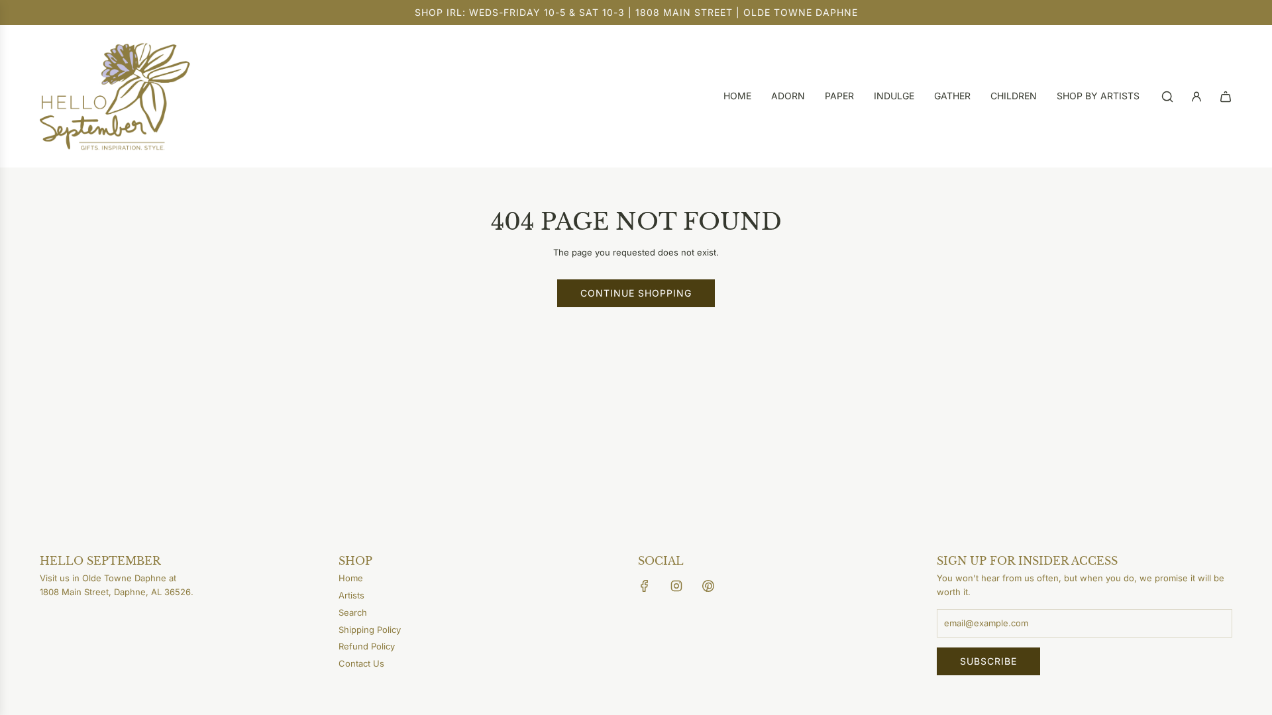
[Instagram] (676, 585)
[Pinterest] (708, 585)
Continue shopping (636, 293)
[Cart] (1225, 96)
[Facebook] (644, 585)
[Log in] (1196, 96)
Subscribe (988, 661)
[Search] (1167, 96)
